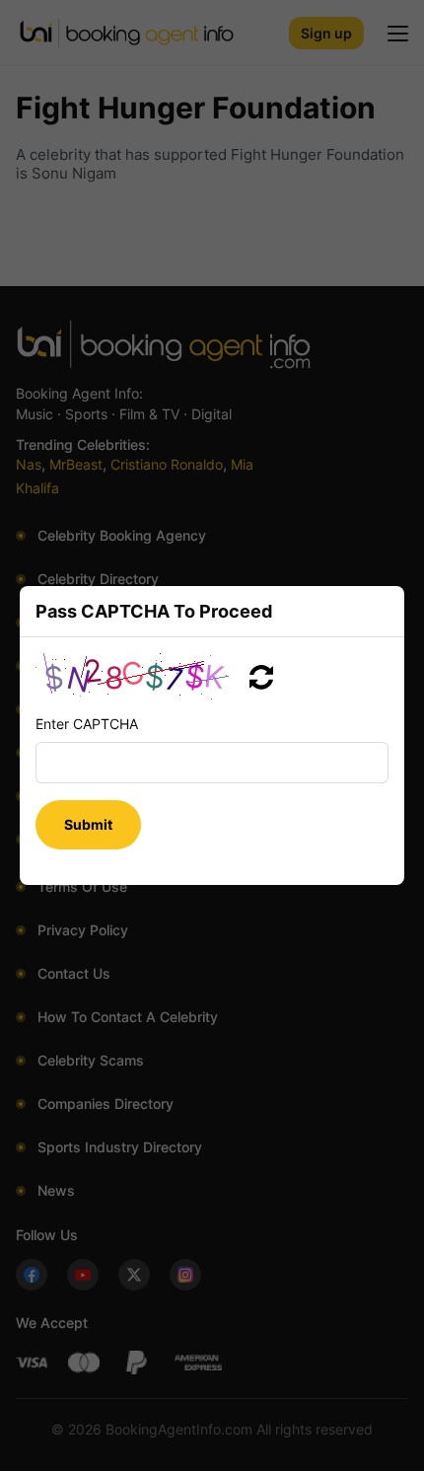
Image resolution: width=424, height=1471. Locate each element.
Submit (88, 824)
